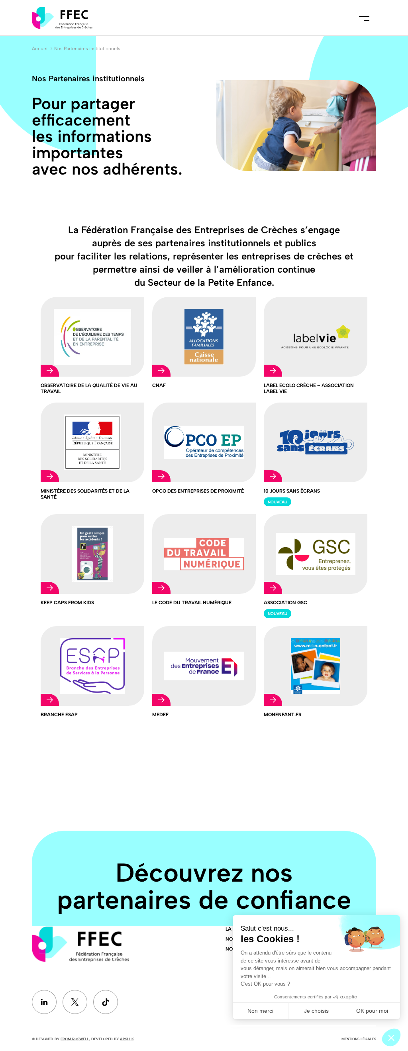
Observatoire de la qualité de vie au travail (89, 388)
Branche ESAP (59, 714)
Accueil (40, 48)
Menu (364, 18)
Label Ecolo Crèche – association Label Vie (309, 388)
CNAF (159, 385)
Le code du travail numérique (191, 602)
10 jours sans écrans (292, 491)
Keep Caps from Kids (67, 602)
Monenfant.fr (283, 714)
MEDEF (160, 714)
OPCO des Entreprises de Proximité (198, 491)
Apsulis (127, 1039)
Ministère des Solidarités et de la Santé (85, 494)
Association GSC (285, 602)
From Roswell (75, 1039)
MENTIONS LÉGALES (358, 1039)
